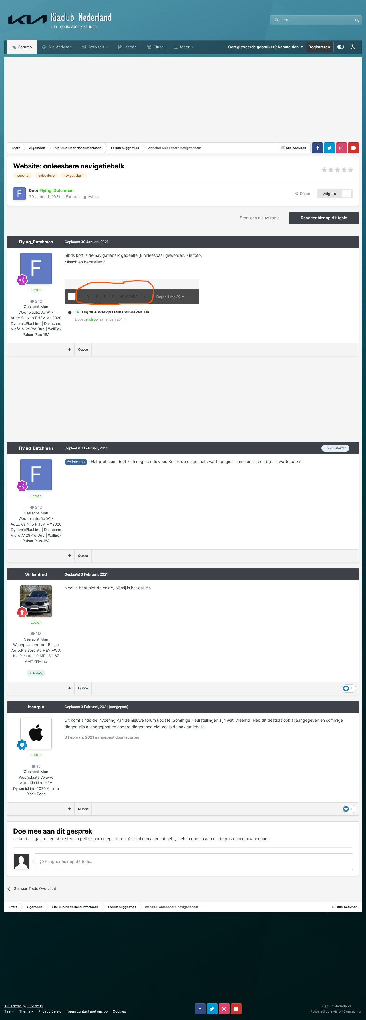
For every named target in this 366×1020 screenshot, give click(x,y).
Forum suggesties (82, 196)
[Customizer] (341, 47)
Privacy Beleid (49, 1011)
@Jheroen (76, 462)
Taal (8, 1011)
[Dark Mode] (353, 47)
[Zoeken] (357, 20)
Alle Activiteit (59, 47)
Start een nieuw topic (260, 217)
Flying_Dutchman (36, 241)
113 (38, 633)
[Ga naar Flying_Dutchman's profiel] (19, 193)
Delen (304, 193)
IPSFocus (35, 1006)
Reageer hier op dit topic (324, 217)
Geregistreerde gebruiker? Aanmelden (264, 47)
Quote (83, 349)
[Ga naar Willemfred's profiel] (36, 601)
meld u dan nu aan (194, 838)
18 (38, 766)
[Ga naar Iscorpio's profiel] (36, 733)
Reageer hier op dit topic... (69, 861)
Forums (24, 47)
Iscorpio (36, 706)
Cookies (119, 1011)
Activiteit (95, 47)
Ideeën (130, 47)
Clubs (158, 47)
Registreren (319, 47)
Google (339, 20)
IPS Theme (13, 1006)
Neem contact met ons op (87, 1011)
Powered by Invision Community (336, 1011)
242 (38, 301)
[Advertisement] (183, 97)
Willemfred (36, 574)
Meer (185, 47)
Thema (25, 1011)
